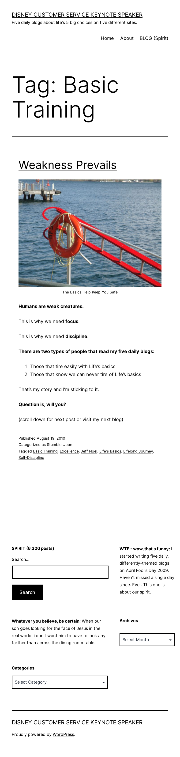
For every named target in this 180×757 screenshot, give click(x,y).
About (127, 38)
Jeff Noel (89, 451)
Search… (21, 559)
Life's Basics (110, 451)
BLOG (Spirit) (154, 38)
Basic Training (45, 451)
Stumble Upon (59, 444)
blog (117, 419)
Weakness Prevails (68, 165)
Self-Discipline (31, 457)
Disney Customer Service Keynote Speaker (77, 14)
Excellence (69, 451)
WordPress (63, 734)
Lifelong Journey (138, 451)
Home (107, 38)
